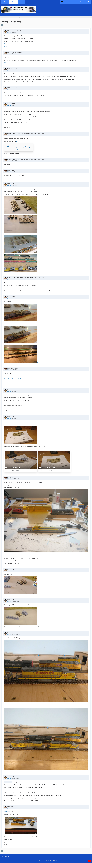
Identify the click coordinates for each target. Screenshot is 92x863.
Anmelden (73, 2)
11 (9, 25)
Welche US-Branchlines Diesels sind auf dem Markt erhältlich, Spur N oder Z (26, 277)
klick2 (5, 46)
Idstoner (8, 811)
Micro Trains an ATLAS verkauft (15, 30)
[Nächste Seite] (11, 25)
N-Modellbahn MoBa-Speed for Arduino (14, 378)
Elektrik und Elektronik (13, 368)
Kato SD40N (10, 632)
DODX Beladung (11, 170)
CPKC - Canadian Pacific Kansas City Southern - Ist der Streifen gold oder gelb (26, 133)
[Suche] (88, 2)
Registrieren (81, 2)
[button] (65, 2)
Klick (5, 63)
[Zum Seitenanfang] (89, 861)
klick (5, 44)
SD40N (12, 164)
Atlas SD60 (10, 477)
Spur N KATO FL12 (12, 68)
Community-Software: (46, 860)
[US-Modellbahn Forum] (46, 9)
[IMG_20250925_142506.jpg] (20, 825)
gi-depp (9, 32)
